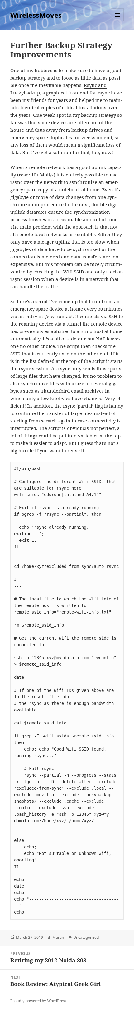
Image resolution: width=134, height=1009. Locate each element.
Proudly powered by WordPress (38, 1000)
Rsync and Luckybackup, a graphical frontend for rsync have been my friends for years (66, 92)
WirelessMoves (36, 15)
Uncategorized (86, 937)
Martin (58, 937)
